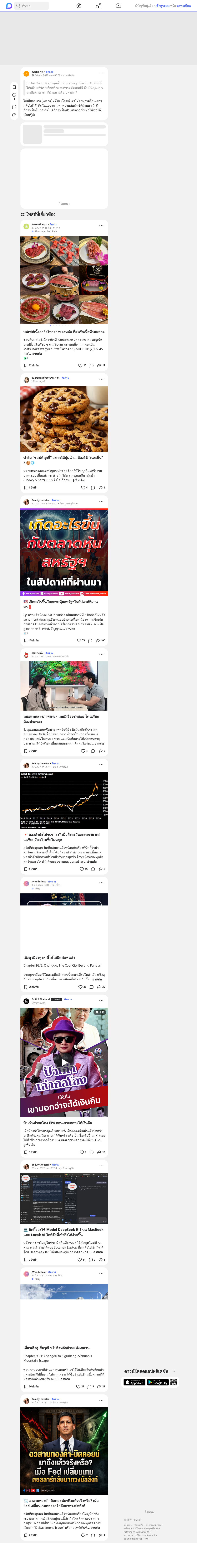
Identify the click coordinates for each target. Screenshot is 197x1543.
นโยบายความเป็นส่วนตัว (136, 1532)
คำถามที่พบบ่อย (154, 1525)
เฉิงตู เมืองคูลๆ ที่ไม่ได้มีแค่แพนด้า (49, 957)
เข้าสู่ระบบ (162, 6)
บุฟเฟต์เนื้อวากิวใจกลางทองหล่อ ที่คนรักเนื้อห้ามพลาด (64, 331)
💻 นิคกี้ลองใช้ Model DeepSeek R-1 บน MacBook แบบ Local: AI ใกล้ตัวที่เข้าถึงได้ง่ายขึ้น (63, 1232)
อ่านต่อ (37, 354)
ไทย (146, 1539)
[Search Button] (18, 6)
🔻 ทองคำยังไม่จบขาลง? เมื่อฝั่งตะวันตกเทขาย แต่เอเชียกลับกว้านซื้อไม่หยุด (61, 837)
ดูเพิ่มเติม (79, 480)
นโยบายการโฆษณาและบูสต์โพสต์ (141, 1528)
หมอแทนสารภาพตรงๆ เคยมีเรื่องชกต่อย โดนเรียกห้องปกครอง (61, 719)
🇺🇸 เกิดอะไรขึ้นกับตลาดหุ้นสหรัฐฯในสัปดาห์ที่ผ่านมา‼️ (60, 604)
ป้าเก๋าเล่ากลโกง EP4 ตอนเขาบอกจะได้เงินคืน (57, 1122)
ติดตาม (49, 71)
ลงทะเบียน (184, 6)
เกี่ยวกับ (128, 1525)
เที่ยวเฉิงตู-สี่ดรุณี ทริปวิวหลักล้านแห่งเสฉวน (56, 1348)
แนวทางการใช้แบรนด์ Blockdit (140, 1535)
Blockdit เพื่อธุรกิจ (133, 1539)
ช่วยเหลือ (138, 1525)
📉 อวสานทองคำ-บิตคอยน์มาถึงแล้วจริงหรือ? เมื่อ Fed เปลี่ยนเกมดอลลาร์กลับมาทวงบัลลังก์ (61, 1503)
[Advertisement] (98, 38)
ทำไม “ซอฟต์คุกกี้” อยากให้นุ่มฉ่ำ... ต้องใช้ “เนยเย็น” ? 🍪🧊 (63, 460)
